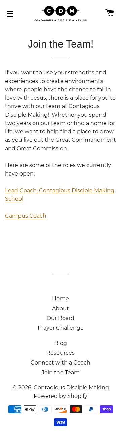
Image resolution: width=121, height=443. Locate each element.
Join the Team (61, 372)
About (60, 308)
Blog (60, 343)
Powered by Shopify (60, 396)
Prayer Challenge (61, 328)
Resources (60, 353)
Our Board (60, 318)
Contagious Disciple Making (71, 387)
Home (60, 298)
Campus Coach (25, 216)
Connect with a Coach (60, 362)
